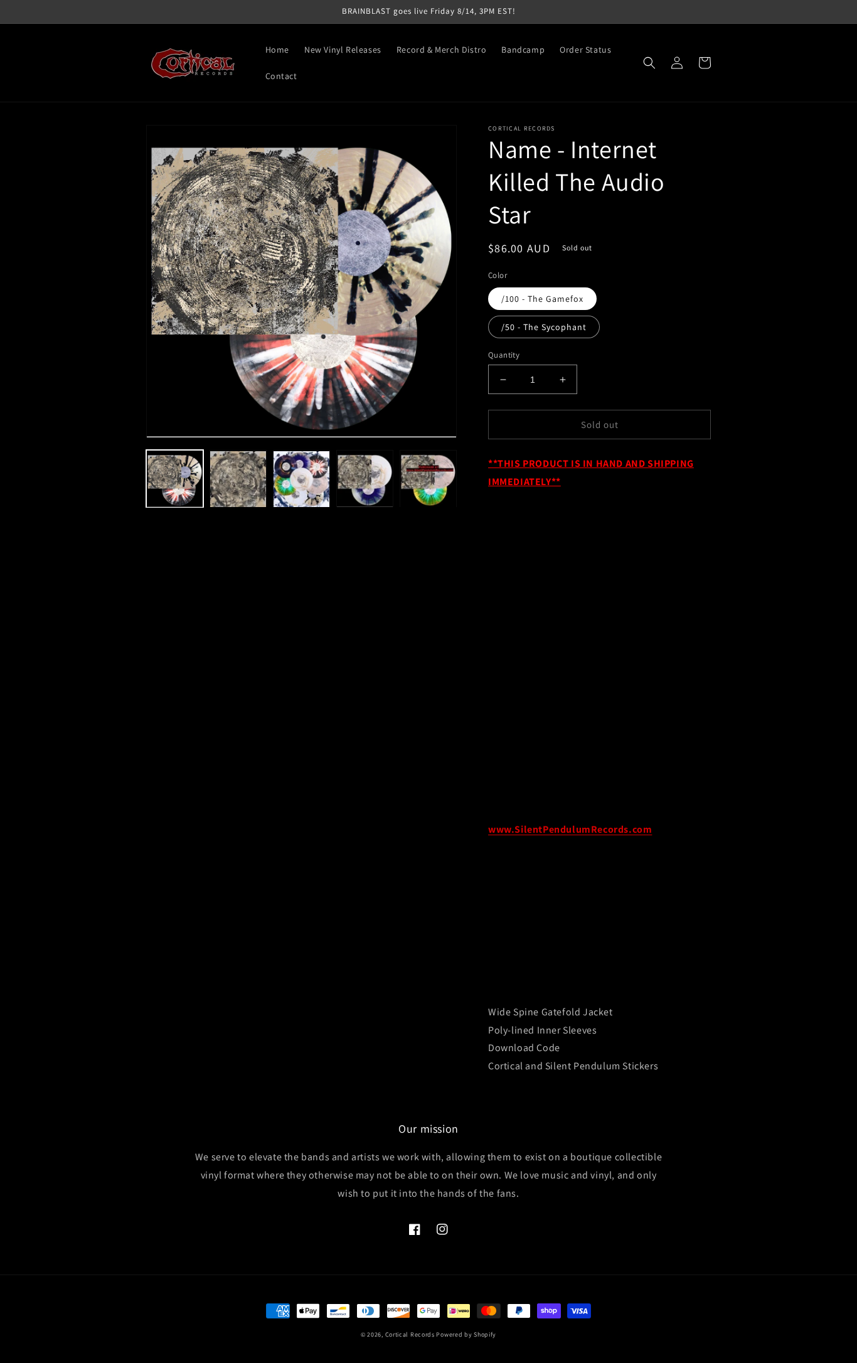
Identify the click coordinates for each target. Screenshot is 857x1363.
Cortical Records (410, 1334)
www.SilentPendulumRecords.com (570, 829)
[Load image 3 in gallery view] (301, 479)
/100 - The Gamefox (542, 298)
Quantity (503, 355)
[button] (649, 63)
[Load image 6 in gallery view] (428, 479)
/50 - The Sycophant (544, 327)
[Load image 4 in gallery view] (364, 479)
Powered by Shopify (466, 1334)
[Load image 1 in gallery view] (174, 479)
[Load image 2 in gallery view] (238, 479)
